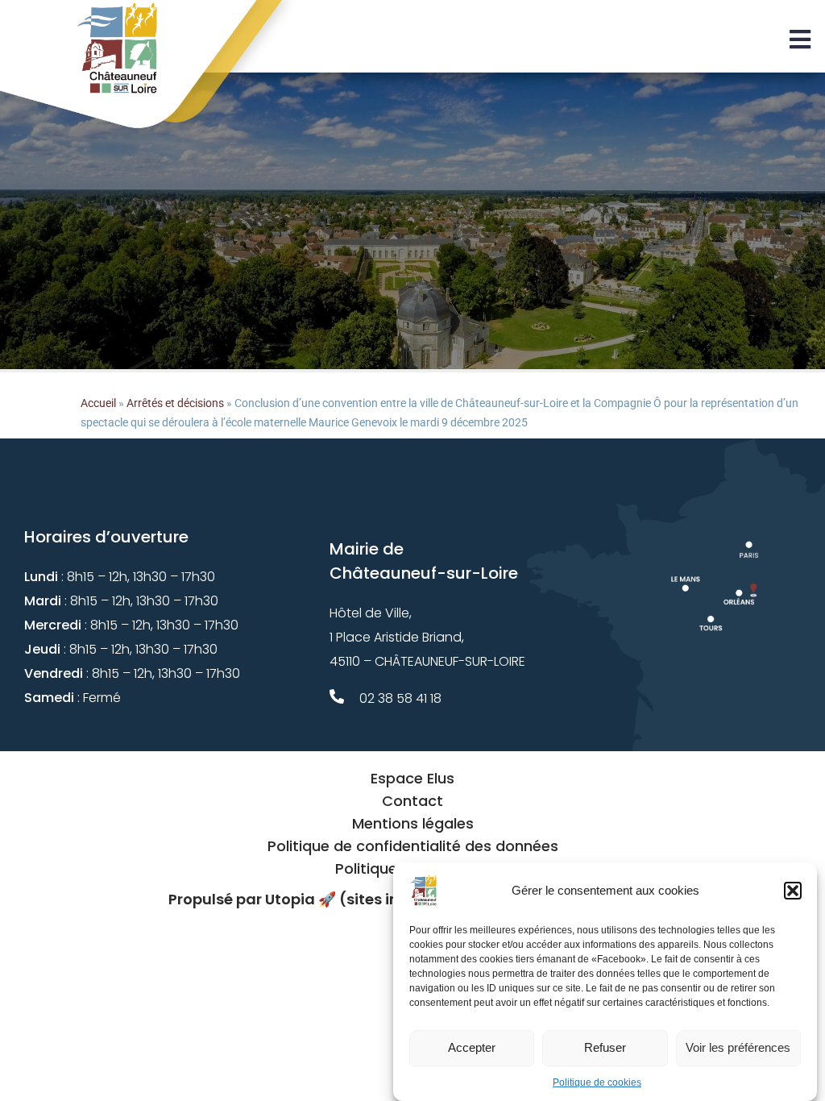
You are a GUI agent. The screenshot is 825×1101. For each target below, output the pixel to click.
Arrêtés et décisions (175, 403)
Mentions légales (413, 823)
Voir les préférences (738, 1047)
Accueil (98, 403)
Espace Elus (412, 778)
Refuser (605, 1047)
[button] (793, 891)
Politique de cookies (597, 1082)
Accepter (471, 1047)
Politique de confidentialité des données (412, 846)
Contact (412, 801)
